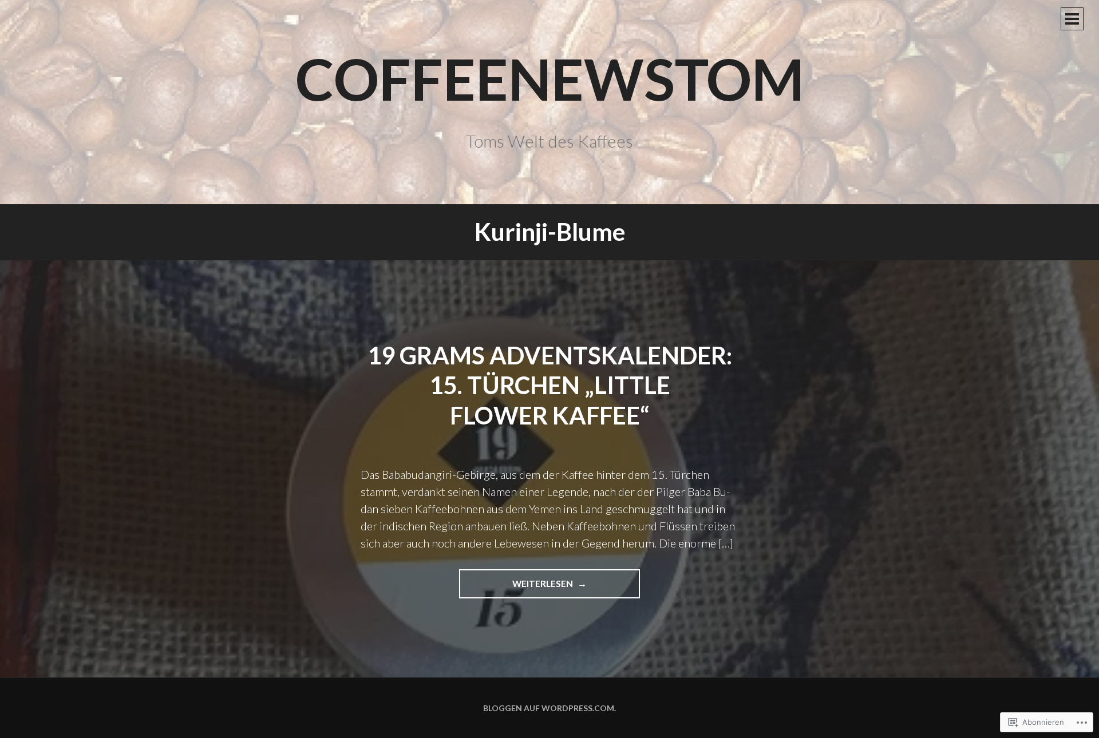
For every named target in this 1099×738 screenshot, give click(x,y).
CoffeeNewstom (549, 78)
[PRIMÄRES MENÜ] (1072, 18)
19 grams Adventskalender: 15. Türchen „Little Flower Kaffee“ (549, 385)
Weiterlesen (517, 588)
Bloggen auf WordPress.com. (549, 708)
